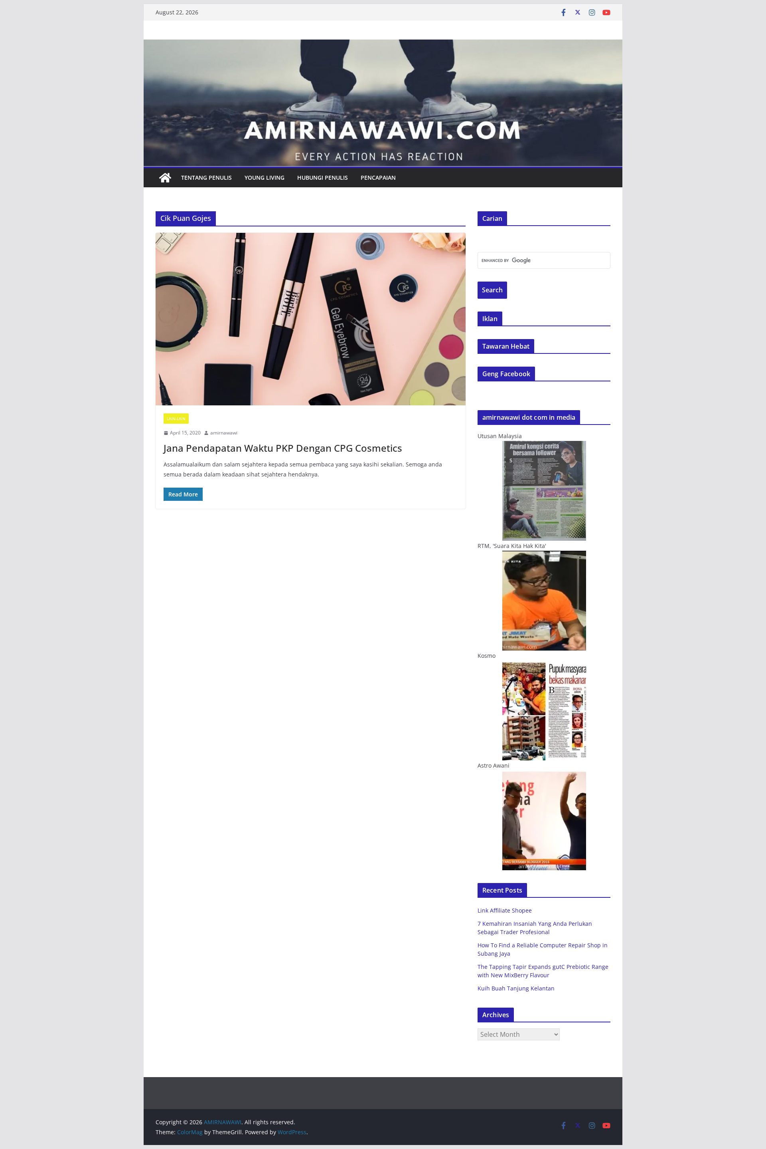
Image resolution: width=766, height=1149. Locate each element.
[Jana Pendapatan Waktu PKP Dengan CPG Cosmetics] (311, 319)
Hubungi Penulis (322, 177)
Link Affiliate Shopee (505, 910)
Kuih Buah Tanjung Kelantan (516, 988)
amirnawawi (223, 432)
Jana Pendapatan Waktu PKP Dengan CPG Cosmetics (283, 447)
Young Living (264, 177)
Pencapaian (378, 177)
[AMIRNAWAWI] (383, 45)
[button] (311, 319)
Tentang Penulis (206, 177)
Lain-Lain (176, 418)
